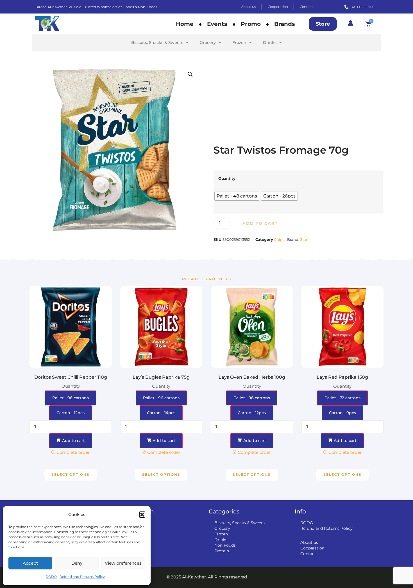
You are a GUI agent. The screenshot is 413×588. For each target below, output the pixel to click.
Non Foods (225, 545)
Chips (279, 239)
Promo (251, 24)
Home (185, 24)
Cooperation (312, 548)
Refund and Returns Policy (82, 576)
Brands (284, 24)
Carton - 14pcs (161, 412)
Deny (76, 563)
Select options (70, 474)
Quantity (226, 178)
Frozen (239, 42)
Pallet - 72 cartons (342, 397)
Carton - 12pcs (70, 412)
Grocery (208, 42)
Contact (308, 553)
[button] (142, 514)
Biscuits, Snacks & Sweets (157, 42)
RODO (51, 576)
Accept (30, 563)
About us (309, 542)
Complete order (73, 452)
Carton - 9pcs (342, 412)
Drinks (269, 42)
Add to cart (260, 223)
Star (303, 239)
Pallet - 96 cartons (70, 397)
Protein (221, 550)
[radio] (237, 196)
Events (217, 24)
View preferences (123, 563)
